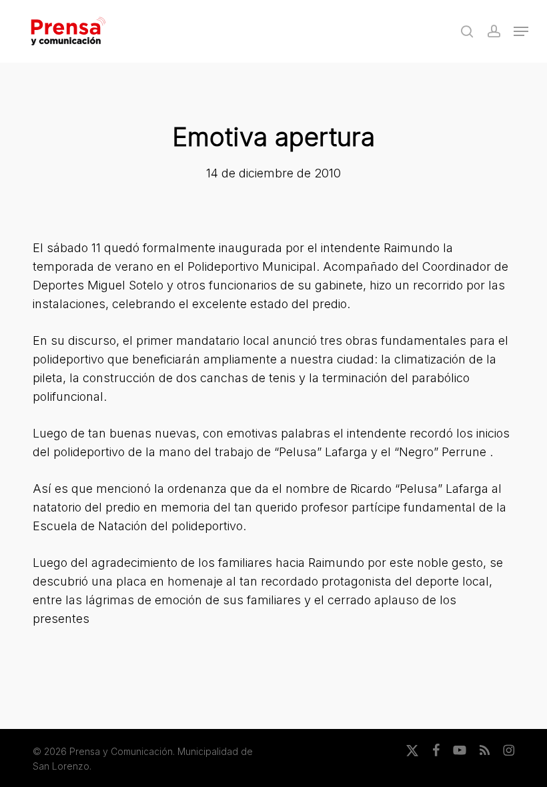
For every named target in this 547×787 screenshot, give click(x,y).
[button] (521, 31)
